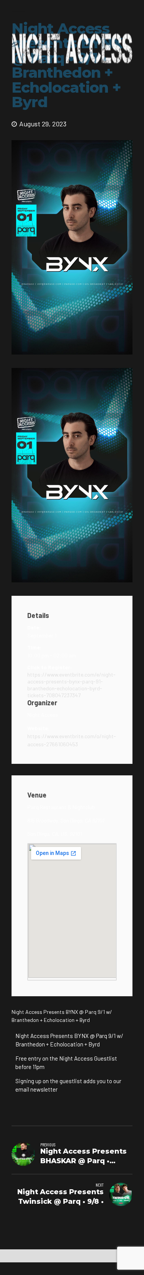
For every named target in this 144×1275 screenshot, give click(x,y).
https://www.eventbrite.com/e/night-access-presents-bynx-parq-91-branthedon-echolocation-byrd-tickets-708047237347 (71, 684)
